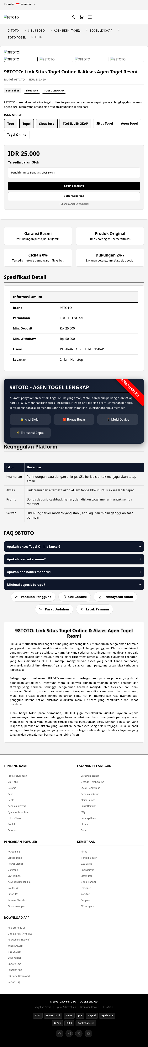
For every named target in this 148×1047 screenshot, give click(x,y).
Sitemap (12, 830)
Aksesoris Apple (16, 906)
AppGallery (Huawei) (19, 939)
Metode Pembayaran (92, 782)
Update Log (14, 964)
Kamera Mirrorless (17, 900)
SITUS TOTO (36, 30)
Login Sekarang (74, 185)
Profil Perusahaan (17, 775)
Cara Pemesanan (90, 775)
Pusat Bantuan (88, 806)
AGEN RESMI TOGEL (67, 30)
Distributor (86, 876)
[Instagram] (69, 1033)
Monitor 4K (13, 870)
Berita (11, 800)
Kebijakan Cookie (89, 1006)
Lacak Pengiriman (90, 788)
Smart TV (13, 894)
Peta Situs (108, 1006)
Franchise (86, 888)
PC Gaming (14, 851)
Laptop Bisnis (15, 857)
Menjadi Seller (89, 857)
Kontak (12, 824)
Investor (85, 894)
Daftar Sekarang (74, 196)
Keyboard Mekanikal (19, 882)
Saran (84, 830)
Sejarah (12, 788)
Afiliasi (84, 851)
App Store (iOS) (16, 927)
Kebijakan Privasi (17, 806)
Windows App (15, 945)
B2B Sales (86, 863)
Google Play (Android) (20, 933)
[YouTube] (88, 1033)
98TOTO (13, 30)
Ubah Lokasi (48, 172)
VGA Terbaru (14, 876)
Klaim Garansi (88, 800)
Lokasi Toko (14, 818)
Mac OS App (14, 951)
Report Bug (14, 982)
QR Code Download (19, 976)
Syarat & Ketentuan (18, 812)
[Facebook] (59, 1033)
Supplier (85, 900)
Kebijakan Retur (89, 794)
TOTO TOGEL (17, 37)
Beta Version (15, 957)
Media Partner (88, 882)
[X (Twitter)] (78, 1033)
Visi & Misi (13, 782)
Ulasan (84, 824)
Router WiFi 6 (15, 888)
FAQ (83, 812)
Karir (10, 794)
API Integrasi (87, 906)
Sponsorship (87, 870)
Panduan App (15, 970)
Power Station (16, 863)
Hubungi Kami (88, 818)
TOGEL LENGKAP (101, 30)
